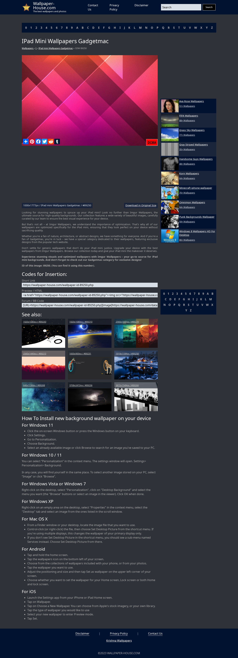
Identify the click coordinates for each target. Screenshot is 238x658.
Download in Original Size (140, 205)
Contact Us (155, 633)
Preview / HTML (32, 291)
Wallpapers (28, 48)
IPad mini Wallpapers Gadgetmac (56, 48)
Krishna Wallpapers (119, 641)
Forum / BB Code (33, 301)
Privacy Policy (119, 633)
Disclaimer (141, 5)
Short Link (28, 281)
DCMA (152, 142)
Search (209, 7)
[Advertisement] (90, 175)
